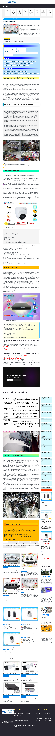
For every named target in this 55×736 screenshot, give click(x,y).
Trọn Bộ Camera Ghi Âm (23, 73)
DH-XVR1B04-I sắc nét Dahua (8, 694)
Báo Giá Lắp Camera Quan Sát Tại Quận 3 (46, 577)
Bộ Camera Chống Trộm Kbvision (9, 71)
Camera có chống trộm (45, 433)
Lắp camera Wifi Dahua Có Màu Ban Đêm (46, 450)
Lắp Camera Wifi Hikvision (45, 464)
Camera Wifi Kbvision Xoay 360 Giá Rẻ (46, 473)
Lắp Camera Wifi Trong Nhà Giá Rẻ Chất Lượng (12, 65)
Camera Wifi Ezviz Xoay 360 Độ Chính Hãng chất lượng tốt (46, 485)
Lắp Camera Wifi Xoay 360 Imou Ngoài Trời (46, 479)
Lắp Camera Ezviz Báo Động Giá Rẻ (17, 63)
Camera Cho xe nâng (44, 423)
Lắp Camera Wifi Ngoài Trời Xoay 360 (10, 61)
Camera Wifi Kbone (7, 63)
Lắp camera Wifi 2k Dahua (45, 452)
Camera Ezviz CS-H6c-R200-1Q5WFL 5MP (10, 647)
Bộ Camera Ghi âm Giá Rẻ (9, 21)
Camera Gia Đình (47, 713)
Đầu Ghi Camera (38, 723)
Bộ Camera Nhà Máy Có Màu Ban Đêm (19, 546)
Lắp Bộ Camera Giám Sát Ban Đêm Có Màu (11, 73)
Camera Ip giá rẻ (44, 418)
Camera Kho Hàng (47, 722)
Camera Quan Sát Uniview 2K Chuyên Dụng (46, 405)
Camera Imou (38, 720)
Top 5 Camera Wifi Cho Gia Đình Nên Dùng (46, 444)
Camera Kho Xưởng (47, 720)
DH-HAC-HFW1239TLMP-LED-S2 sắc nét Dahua (11, 673)
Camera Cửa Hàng (47, 716)
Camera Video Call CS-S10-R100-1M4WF (10, 622)
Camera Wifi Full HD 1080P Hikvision (45, 455)
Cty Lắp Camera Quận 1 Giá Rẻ (24, 542)
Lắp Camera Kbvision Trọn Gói (17, 18)
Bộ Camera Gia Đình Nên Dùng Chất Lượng (13, 545)
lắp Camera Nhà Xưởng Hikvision (45, 415)
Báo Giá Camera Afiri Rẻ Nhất (13, 542)
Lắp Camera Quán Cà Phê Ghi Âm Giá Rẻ (10, 593)
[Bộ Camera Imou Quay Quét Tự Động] (28, 633)
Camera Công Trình (47, 718)
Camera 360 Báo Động (45, 475)
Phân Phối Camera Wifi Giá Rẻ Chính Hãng (46, 634)
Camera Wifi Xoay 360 (21, 61)
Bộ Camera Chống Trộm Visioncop (45, 398)
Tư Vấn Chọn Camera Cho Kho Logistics (46, 426)
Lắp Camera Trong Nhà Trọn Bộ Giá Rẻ (46, 401)
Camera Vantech (39, 718)
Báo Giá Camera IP (22, 51)
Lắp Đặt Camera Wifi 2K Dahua (31, 61)
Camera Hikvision (39, 716)
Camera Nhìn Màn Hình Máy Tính (45, 440)
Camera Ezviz (38, 722)
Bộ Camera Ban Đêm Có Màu (46, 410)
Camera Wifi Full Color (44, 446)
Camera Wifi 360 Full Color (45, 487)
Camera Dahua (38, 713)
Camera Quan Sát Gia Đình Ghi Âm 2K (27, 545)
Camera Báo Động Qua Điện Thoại (19, 543)
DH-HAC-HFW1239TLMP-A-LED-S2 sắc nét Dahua (29, 673)
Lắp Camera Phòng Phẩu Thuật (46, 431)
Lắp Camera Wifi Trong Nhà (45, 458)
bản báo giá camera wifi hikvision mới (45, 461)
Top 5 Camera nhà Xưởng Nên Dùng (10, 49)
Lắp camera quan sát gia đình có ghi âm (10, 565)
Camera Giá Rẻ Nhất (44, 429)
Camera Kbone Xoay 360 (28, 63)
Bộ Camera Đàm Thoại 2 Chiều (21, 71)
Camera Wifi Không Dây (24, 65)
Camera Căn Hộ (47, 715)
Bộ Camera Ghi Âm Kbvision (27, 18)
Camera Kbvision (39, 715)
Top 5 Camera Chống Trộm (21, 49)
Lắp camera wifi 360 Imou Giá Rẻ (46, 467)
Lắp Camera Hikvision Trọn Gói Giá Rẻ (46, 595)
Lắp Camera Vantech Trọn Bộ (33, 73)
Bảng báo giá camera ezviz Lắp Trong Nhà (11, 51)
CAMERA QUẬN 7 (5, 6)
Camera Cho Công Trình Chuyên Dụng (45, 437)
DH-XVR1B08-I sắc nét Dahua (26, 694)
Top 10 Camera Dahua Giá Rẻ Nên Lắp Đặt (46, 615)
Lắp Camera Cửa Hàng (7, 18)
